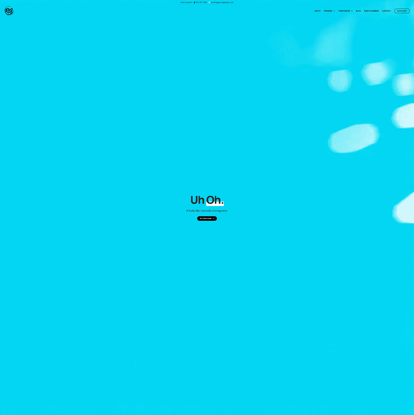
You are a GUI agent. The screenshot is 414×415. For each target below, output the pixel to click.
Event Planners (371, 11)
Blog (358, 11)
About (318, 11)
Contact (386, 11)
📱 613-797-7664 (200, 2)
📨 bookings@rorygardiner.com (220, 2)
